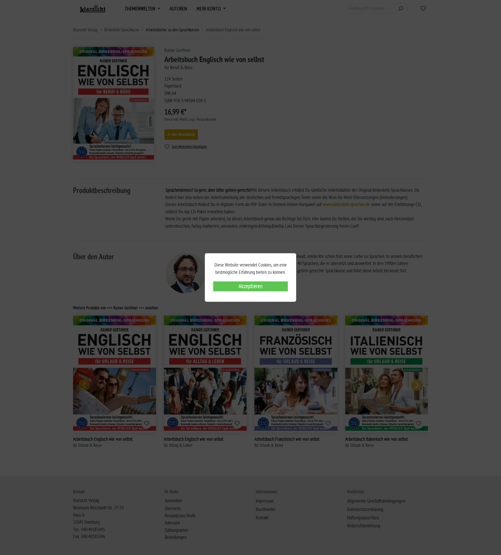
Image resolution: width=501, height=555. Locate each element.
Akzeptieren (250, 286)
